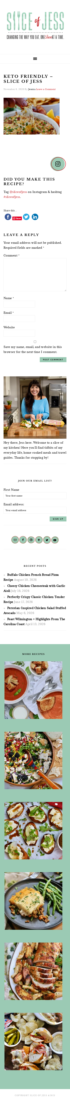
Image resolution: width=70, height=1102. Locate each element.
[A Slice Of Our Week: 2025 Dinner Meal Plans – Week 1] (33, 760)
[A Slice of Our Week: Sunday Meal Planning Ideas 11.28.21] (33, 690)
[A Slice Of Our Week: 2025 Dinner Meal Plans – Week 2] (33, 901)
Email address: (14, 504)
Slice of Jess (35, 25)
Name (9, 298)
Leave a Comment (46, 89)
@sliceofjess (18, 192)
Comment (12, 255)
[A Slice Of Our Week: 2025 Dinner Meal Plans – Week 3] (33, 1041)
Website (9, 327)
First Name (11, 490)
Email (9, 312)
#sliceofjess (12, 197)
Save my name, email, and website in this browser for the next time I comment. (33, 349)
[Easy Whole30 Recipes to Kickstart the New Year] (33, 971)
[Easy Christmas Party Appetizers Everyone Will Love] (33, 830)
